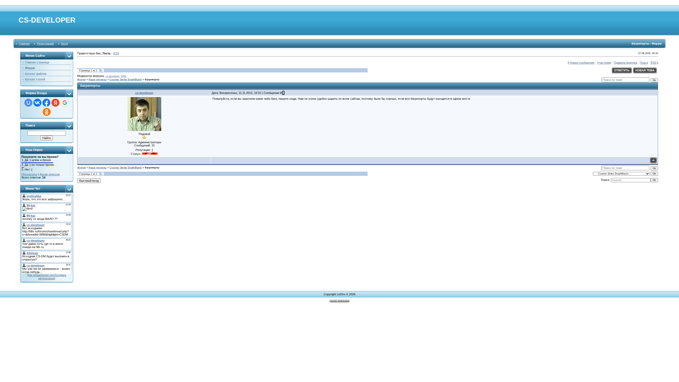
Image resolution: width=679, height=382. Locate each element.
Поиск (644, 62)
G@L (124, 76)
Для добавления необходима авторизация (46, 277)
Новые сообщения (581, 62)
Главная (24, 43)
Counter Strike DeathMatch (126, 79)
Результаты (29, 174)
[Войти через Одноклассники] (47, 112)
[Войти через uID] (28, 103)
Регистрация (45, 43)
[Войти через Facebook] (46, 103)
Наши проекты (98, 79)
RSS (116, 53)
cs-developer (112, 76)
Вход (64, 43)
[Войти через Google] (64, 102)
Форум (81, 79)
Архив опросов (50, 174)
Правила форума (625, 62)
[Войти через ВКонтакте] (37, 103)
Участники (604, 62)
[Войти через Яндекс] (55, 103)
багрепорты (152, 79)
